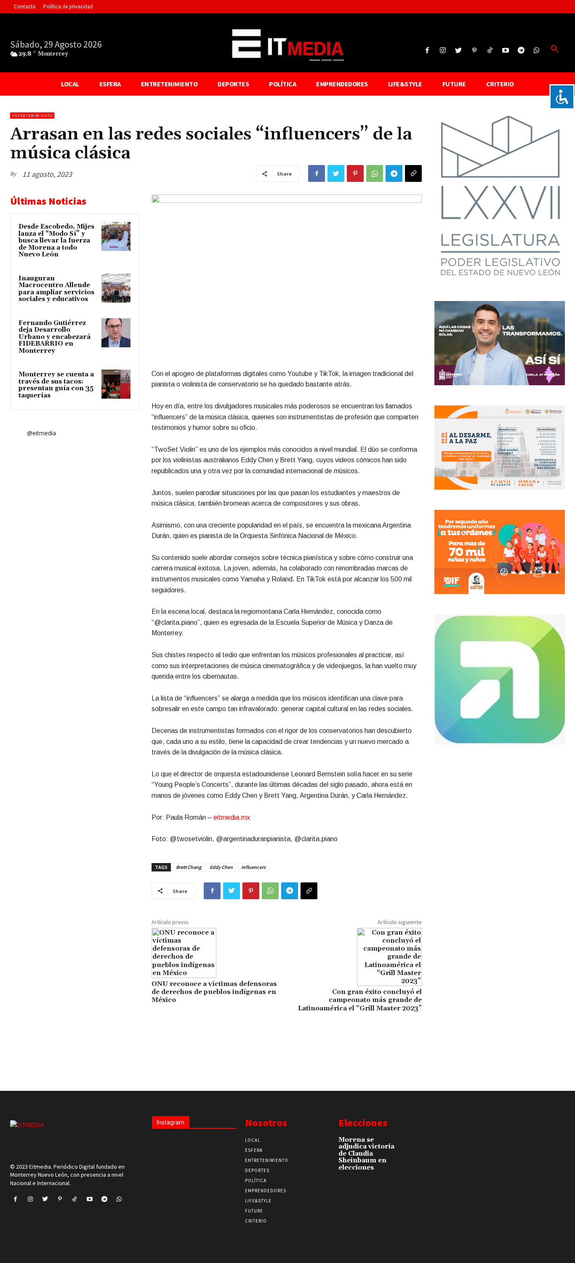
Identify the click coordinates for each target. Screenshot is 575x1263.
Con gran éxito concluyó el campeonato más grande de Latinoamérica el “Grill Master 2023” (360, 1000)
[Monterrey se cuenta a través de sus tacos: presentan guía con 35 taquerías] (115, 384)
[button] (555, 49)
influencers (253, 867)
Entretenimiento (32, 115)
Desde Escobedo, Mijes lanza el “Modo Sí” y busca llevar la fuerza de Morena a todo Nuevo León (56, 240)
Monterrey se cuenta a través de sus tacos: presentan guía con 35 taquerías (56, 385)
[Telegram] (521, 50)
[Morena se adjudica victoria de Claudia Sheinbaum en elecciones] (414, 1143)
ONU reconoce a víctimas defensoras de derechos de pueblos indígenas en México (214, 992)
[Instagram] (443, 50)
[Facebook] (427, 50)
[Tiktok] (489, 50)
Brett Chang (188, 867)
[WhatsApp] (374, 173)
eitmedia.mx (231, 817)
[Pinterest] (474, 50)
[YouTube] (505, 50)
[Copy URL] (413, 173)
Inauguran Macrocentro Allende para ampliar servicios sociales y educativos (56, 289)
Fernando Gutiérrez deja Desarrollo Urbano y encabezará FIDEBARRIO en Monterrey (55, 337)
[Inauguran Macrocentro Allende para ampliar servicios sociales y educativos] (115, 288)
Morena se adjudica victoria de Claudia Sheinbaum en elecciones (366, 1154)
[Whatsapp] (537, 50)
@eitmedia (41, 433)
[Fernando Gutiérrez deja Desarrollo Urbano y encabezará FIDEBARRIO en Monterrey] (115, 332)
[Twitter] (458, 50)
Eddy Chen (221, 867)
